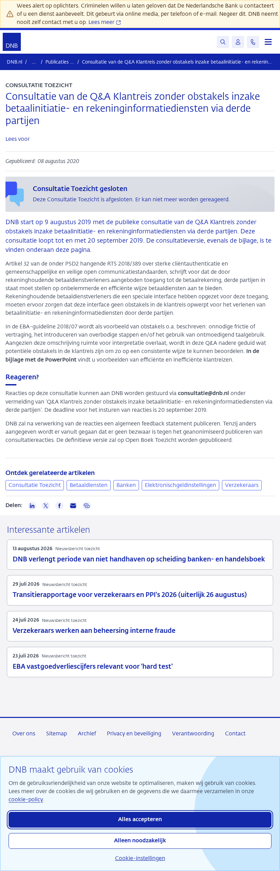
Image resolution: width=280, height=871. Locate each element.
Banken (126, 485)
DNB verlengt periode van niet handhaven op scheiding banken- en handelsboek (139, 559)
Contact (235, 733)
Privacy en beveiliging (134, 733)
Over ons (23, 733)
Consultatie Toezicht (35, 485)
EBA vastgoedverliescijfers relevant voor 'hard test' (93, 667)
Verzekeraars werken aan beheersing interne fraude (94, 631)
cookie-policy (26, 799)
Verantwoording (193, 733)
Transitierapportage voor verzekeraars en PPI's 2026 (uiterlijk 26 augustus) (130, 595)
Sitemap (56, 733)
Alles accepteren (140, 819)
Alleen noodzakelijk (140, 841)
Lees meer (102, 22)
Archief (87, 733)
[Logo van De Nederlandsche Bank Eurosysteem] (12, 42)
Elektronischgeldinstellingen (180, 485)
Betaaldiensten (89, 485)
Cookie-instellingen (140, 858)
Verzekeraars (241, 485)
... (34, 61)
